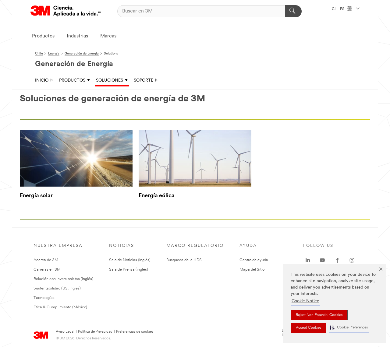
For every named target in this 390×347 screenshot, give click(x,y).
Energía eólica (157, 196)
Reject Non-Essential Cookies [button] (319, 315)
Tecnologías (44, 298)
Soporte (143, 80)
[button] (349, 328)
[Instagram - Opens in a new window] (351, 260)
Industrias (77, 36)
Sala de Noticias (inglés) (130, 260)
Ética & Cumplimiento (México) (60, 307)
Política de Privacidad (95, 332)
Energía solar (36, 196)
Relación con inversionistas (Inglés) (63, 279)
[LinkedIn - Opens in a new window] (307, 260)
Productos (43, 36)
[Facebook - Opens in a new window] (337, 260)
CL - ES (338, 9)
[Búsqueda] (293, 11)
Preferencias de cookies (134, 332)
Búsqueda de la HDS (184, 260)
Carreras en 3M (47, 270)
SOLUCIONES (109, 80)
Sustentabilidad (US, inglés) (57, 288)
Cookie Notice (305, 301)
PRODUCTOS (72, 80)
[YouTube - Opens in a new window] (322, 260)
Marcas (108, 36)
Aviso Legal (65, 332)
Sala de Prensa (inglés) (128, 270)
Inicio (41, 80)
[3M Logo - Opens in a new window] (65, 11)
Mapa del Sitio (251, 270)
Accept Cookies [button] (308, 328)
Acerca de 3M (46, 260)
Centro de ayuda (253, 260)
